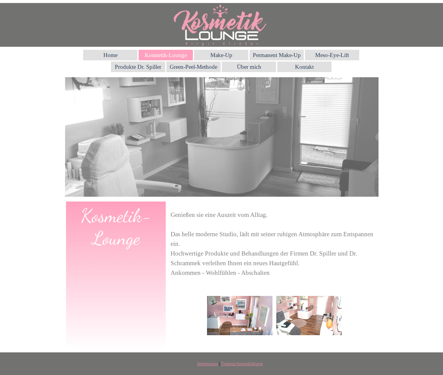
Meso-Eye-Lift (332, 55)
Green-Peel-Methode (193, 67)
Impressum (207, 363)
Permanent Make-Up (277, 55)
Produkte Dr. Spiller (138, 67)
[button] (240, 316)
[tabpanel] (275, 239)
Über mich (249, 67)
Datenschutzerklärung (242, 363)
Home (110, 55)
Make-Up (221, 55)
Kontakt (304, 67)
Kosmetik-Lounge (166, 55)
